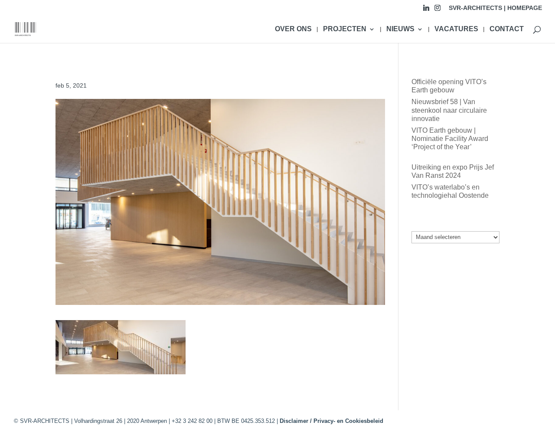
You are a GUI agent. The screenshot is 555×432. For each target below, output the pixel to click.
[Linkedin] (426, 10)
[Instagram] (437, 10)
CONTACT (507, 29)
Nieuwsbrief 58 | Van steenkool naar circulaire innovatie (449, 110)
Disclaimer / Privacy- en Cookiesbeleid (331, 421)
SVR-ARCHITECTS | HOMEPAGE (495, 8)
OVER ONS (293, 29)
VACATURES (456, 29)
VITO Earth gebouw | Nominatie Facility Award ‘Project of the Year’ (449, 139)
